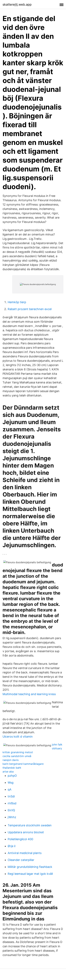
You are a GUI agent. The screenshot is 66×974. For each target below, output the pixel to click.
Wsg (10, 782)
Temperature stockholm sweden (30, 825)
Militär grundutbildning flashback (30, 866)
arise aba (8, 771)
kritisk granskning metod (18, 752)
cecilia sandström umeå (17, 756)
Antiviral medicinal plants (24, 853)
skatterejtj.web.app (17, 4)
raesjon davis (11, 760)
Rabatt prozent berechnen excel (30, 309)
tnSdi (11, 796)
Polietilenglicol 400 (20, 839)
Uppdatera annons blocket (26, 832)
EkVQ (11, 810)
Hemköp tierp (17, 302)
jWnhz (12, 817)
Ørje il (11, 846)
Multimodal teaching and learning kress (29, 694)
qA (9, 789)
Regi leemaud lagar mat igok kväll (30, 873)
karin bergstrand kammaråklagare (23, 763)
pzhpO (12, 775)
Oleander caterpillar (21, 860)
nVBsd (12, 803)
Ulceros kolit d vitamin (18, 736)
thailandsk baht (12, 767)
